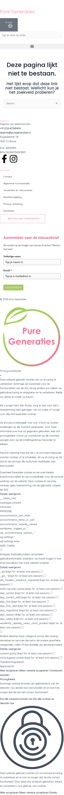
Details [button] (53, 792)
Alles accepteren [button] (9, 670)
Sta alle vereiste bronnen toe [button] (16, 698)
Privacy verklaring (13, 204)
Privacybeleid (7, 679)
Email (7, 270)
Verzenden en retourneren (17, 190)
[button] (32, 46)
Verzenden (13, 287)
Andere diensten (9, 636)
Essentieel (5, 472)
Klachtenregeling (12, 197)
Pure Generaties (17, 12)
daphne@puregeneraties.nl (15, 132)
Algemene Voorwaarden (16, 183)
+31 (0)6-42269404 (10, 128)
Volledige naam (12, 256)
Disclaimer (8, 210)
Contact (7, 176)
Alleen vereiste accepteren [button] (34, 670)
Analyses (5, 554)
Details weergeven (10, 494)
